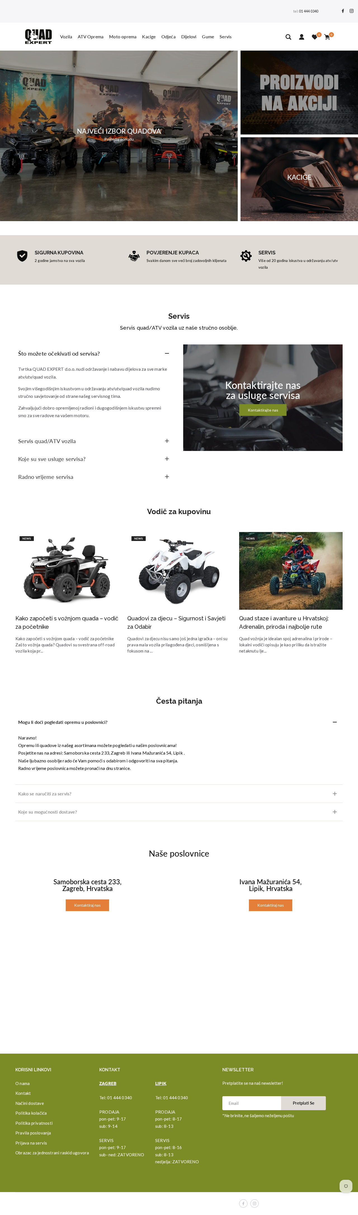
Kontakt (23, 1093)
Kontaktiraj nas (87, 905)
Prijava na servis (31, 1142)
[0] (314, 37)
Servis (226, 36)
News (26, 538)
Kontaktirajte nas (263, 409)
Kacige (149, 36)
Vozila (66, 36)
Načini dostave (29, 1103)
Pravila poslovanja (33, 1132)
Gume (208, 36)
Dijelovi (189, 36)
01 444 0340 (308, 11)
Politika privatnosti (34, 1123)
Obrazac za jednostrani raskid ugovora (52, 1152)
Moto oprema (122, 36)
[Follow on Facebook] (343, 11)
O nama (22, 1083)
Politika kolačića (31, 1112)
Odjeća (168, 36)
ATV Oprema (90, 36)
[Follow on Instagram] (351, 11)
